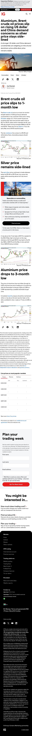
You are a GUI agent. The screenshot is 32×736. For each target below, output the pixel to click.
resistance (9, 133)
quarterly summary (24, 367)
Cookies (17, 611)
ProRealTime (7, 568)
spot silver (6, 172)
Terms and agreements (18, 609)
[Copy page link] (2, 79)
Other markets (7, 544)
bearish (10, 296)
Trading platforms (8, 558)
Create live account (26, 9)
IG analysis (6, 577)
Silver (17, 75)
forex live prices (11, 416)
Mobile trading (7, 561)
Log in (17, 9)
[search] (26, 14)
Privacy (6, 611)
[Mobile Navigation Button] (30, 14)
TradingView (7, 564)
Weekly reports (8, 583)
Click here (12, 592)
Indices (18, 377)
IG (4, 609)
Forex (12, 75)
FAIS (27, 609)
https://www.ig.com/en (7, 7)
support (20, 126)
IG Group (6, 725)
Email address (6, 469)
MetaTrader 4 (7, 566)
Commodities (5, 75)
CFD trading (7, 549)
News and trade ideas (9, 580)
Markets (5, 534)
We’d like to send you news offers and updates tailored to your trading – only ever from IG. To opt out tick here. (15, 478)
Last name (5, 462)
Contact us (6, 590)
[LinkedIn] (18, 79)
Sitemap (8, 609)
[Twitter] (13, 79)
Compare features (8, 571)
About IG (12, 611)
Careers (12, 725)
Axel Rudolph (11, 86)
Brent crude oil (7, 112)
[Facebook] (8, 79)
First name (5, 454)
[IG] (3, 13)
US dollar (23, 75)
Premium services (8, 554)
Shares (11, 377)
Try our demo (7, 573)
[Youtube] (12, 623)
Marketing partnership (21, 725)
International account (9, 551)
